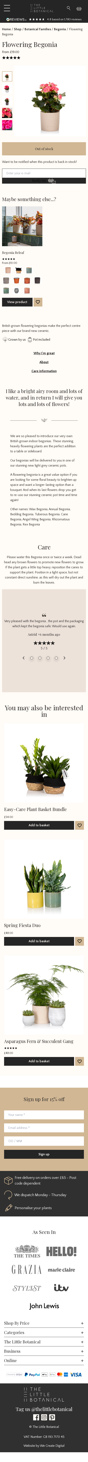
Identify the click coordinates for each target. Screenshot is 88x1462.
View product (17, 302)
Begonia (60, 29)
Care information (44, 371)
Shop (17, 29)
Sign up (44, 1154)
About (44, 362)
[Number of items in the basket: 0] (80, 8)
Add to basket (39, 825)
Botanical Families (38, 29)
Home (6, 29)
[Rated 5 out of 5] (13, 57)
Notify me (39, 181)
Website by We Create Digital (44, 1446)
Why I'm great (44, 353)
